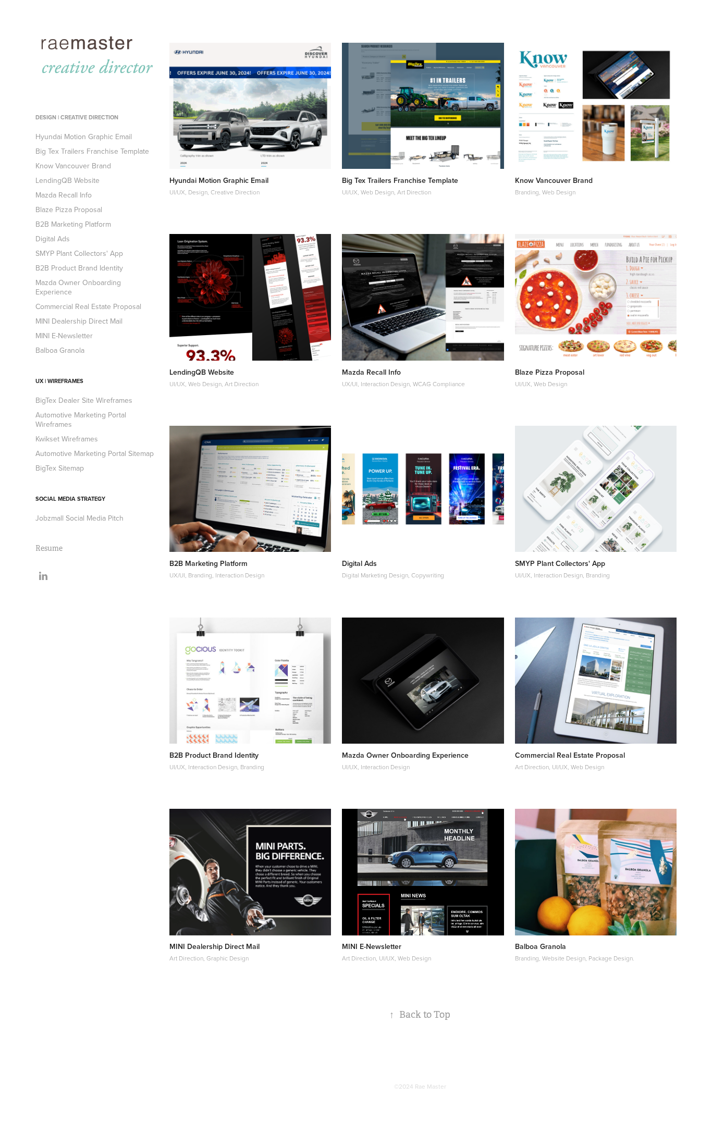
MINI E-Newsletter (64, 335)
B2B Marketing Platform (73, 224)
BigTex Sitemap (59, 468)
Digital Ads (52, 238)
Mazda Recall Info (63, 195)
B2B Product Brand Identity (79, 268)
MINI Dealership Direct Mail (78, 321)
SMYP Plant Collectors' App (79, 253)
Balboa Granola (59, 350)
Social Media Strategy (70, 499)
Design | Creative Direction (76, 117)
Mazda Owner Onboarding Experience (78, 287)
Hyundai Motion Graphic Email (83, 136)
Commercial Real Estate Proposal (88, 306)
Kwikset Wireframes (66, 439)
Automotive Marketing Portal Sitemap (94, 453)
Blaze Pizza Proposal (68, 209)
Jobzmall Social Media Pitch (79, 518)
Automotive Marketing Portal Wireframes (80, 419)
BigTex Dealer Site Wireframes (83, 400)
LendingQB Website (67, 180)
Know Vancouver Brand (73, 166)
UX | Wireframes (59, 381)
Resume (49, 548)
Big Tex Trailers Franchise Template (92, 151)
